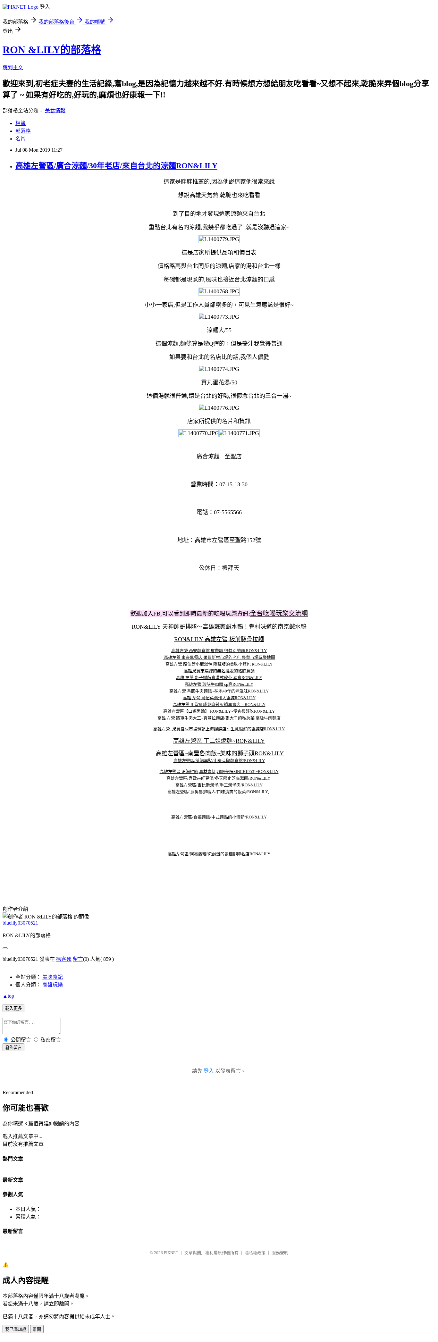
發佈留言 (13, 1047)
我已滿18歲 (15, 1329)
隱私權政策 (255, 1252)
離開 (37, 1329)
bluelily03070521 (20, 923)
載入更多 (13, 1008)
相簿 (20, 123)
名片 (20, 138)
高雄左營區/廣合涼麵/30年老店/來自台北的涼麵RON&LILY (116, 166)
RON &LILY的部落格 (52, 49)
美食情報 (55, 110)
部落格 (23, 131)
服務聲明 (280, 1252)
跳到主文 (13, 67)
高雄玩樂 (52, 984)
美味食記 (52, 977)
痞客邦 (64, 959)
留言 (78, 959)
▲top (8, 996)
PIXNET (171, 1252)
